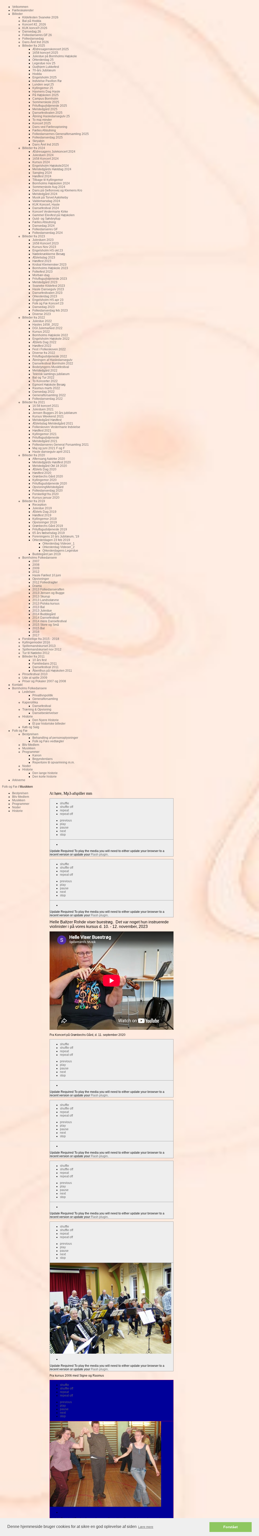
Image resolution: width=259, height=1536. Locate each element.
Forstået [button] (230, 1527)
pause (64, 827)
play (63, 824)
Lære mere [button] (145, 1527)
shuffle (64, 803)
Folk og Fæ (9, 786)
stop (63, 834)
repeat (64, 810)
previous (66, 820)
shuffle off (66, 807)
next (63, 831)
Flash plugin (99, 854)
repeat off (66, 814)
